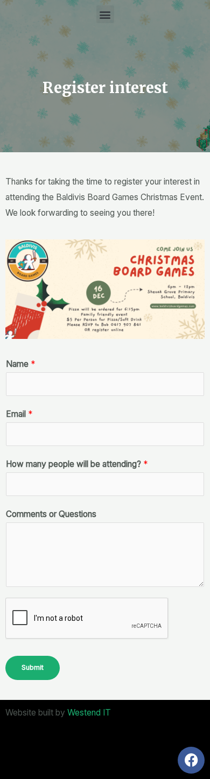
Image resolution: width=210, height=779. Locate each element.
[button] (105, 14)
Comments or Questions (51, 514)
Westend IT (89, 712)
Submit (33, 667)
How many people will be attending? (77, 464)
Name (20, 364)
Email (19, 414)
